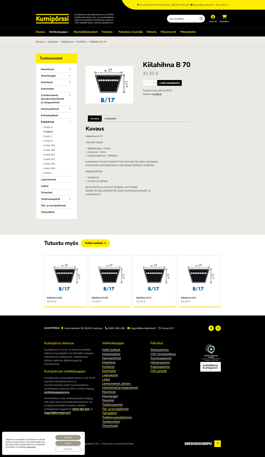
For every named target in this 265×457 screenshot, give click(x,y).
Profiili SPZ (49, 159)
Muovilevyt (47, 69)
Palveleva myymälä (130, 32)
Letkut (44, 186)
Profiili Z (48, 173)
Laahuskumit (48, 179)
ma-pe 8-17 (223, 5)
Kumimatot (47, 88)
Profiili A (48, 127)
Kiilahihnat (67, 41)
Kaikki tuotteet (94, 243)
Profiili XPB (49, 168)
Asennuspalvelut (161, 358)
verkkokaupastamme (56, 392)
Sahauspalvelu (159, 350)
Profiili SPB (49, 150)
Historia (151, 32)
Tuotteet (53, 41)
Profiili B (81, 41)
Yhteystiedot (188, 32)
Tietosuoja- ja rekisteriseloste (118, 443)
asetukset (31, 447)
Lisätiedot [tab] (110, 118)
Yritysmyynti (168, 32)
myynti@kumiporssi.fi (203, 5)
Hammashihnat (50, 109)
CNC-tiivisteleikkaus (163, 354)
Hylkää (68, 443)
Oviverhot (46, 192)
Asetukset (67, 449)
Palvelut (107, 32)
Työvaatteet (48, 212)
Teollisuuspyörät (50, 199)
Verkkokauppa (58, 32)
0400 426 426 (182, 5)
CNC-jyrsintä (158, 371)
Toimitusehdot (111, 421)
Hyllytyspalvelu (160, 362)
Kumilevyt (47, 82)
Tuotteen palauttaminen (117, 417)
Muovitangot (48, 75)
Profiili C (48, 136)
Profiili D (48, 140)
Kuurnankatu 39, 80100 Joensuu (155, 5)
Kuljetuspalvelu (160, 367)
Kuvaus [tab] (94, 118)
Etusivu (40, 32)
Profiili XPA (49, 163)
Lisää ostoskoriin (169, 83)
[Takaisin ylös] (217, 443)
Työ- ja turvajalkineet (53, 205)
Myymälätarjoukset (86, 32)
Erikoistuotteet (49, 115)
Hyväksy (68, 437)
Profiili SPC (49, 154)
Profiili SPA (49, 145)
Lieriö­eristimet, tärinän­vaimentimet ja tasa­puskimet (52, 99)
